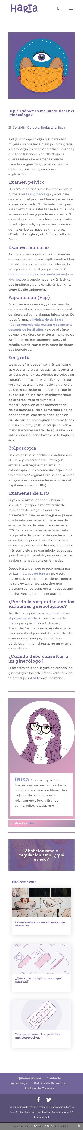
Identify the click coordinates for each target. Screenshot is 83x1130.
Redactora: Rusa (53, 127)
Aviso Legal (19, 1083)
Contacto (54, 1078)
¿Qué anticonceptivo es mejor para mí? (38, 979)
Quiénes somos (29, 1078)
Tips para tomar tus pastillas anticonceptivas (37, 1036)
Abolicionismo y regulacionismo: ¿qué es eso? (41, 855)
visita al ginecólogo (36, 194)
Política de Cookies (39, 1088)
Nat (31, 823)
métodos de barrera (34, 573)
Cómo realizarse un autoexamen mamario (40, 923)
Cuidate (33, 127)
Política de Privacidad (51, 1083)
